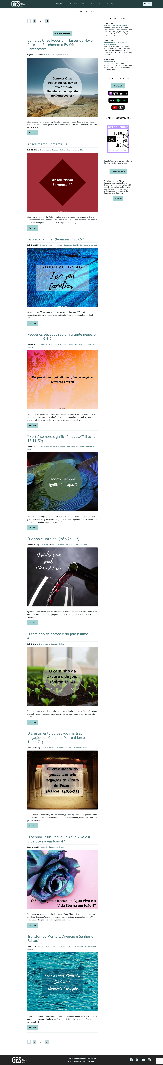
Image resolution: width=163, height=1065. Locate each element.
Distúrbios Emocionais (75, 946)
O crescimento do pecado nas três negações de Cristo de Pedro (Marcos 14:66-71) (56, 737)
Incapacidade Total (87, 447)
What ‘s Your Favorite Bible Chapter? (117, 26)
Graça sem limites (61, 55)
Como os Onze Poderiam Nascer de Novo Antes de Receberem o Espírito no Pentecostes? (60, 44)
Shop (106, 4)
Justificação (77, 245)
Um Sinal (78, 545)
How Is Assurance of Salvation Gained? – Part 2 (115, 43)
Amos (68, 545)
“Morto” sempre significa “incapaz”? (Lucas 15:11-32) (61, 438)
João (72, 545)
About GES (60, 4)
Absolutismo (71, 150)
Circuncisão (68, 245)
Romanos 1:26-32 (90, 344)
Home (70, 12)
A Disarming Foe (110, 61)
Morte (29, 449)
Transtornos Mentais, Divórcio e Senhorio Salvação (60, 938)
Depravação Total (72, 447)
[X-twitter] (137, 1060)
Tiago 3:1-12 (31, 347)
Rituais (85, 245)
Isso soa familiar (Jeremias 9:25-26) (55, 239)
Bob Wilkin (48, 55)
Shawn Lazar (45, 150)
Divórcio (87, 946)
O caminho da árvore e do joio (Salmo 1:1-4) (61, 635)
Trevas (84, 748)
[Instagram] (149, 1060)
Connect (94, 4)
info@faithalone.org (88, 1058)
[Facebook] (131, 1060)
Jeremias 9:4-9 (71, 344)
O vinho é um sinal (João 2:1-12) (53, 538)
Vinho (84, 545)
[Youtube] (143, 1060)
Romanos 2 (93, 245)
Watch (83, 4)
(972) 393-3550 (73, 1058)
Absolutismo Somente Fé (47, 144)
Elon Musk (80, 150)
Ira (65, 344)
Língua (80, 344)
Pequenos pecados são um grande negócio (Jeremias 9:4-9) (61, 336)
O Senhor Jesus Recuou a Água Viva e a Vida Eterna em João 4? (58, 839)
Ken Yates (43, 245)
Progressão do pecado (73, 748)
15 (47, 21)
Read (72, 4)
